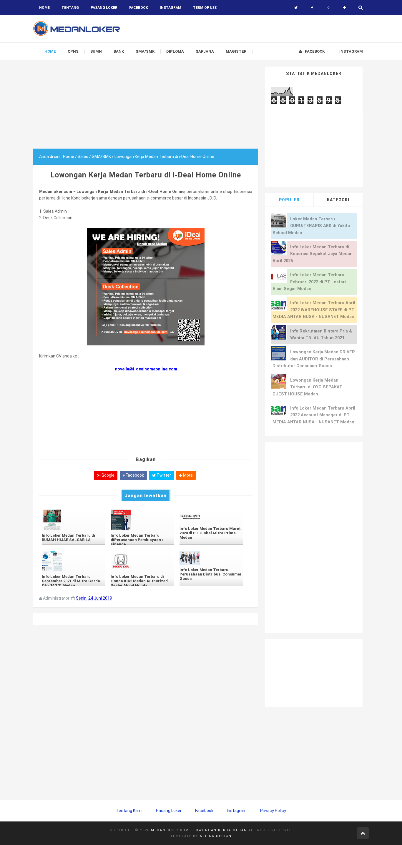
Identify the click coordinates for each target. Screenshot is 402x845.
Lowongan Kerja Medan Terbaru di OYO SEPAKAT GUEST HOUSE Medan (307, 387)
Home (44, 8)
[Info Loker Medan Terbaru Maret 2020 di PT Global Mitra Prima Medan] (211, 516)
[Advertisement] (145, 107)
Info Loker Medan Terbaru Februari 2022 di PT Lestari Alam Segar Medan (309, 281)
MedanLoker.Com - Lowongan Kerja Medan (199, 830)
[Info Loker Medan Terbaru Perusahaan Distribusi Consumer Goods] (211, 558)
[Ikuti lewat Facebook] (312, 7)
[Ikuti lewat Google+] (328, 7)
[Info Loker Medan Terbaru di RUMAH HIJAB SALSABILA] (73, 520)
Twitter (163, 475)
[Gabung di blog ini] (344, 7)
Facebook (134, 475)
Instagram (237, 810)
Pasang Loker (104, 8)
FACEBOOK (138, 8)
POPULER (289, 199)
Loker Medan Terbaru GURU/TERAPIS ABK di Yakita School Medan (311, 226)
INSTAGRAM (170, 8)
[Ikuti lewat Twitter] (296, 7)
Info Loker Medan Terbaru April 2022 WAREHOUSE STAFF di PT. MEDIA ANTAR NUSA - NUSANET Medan (314, 309)
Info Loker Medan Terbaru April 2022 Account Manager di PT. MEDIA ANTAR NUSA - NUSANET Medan (314, 415)
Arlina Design (216, 836)
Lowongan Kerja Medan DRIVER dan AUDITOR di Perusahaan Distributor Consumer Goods (314, 359)
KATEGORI (338, 199)
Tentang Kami (129, 810)
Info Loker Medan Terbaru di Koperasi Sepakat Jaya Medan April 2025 (313, 253)
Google (107, 475)
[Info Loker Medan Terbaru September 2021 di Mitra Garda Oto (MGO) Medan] (73, 561)
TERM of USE (205, 8)
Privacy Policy (273, 810)
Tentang (70, 8)
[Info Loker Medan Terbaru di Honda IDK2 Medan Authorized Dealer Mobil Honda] (142, 561)
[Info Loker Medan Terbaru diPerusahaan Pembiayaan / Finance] (142, 520)
